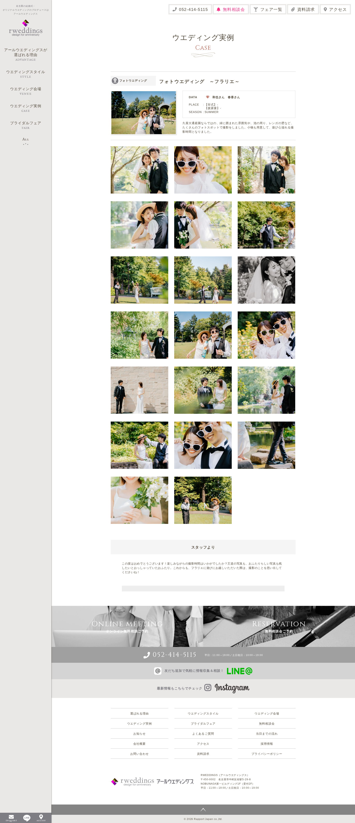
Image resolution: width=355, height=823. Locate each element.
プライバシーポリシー (266, 753)
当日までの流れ (267, 733)
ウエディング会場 (267, 713)
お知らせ (139, 733)
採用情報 (267, 743)
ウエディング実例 (139, 723)
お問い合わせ (139, 753)
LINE (26, 818)
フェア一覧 (271, 9)
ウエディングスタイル (203, 713)
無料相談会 (234, 9)
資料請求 (306, 9)
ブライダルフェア (203, 723)
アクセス (338, 9)
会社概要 (139, 743)
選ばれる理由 (139, 713)
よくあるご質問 (203, 733)
